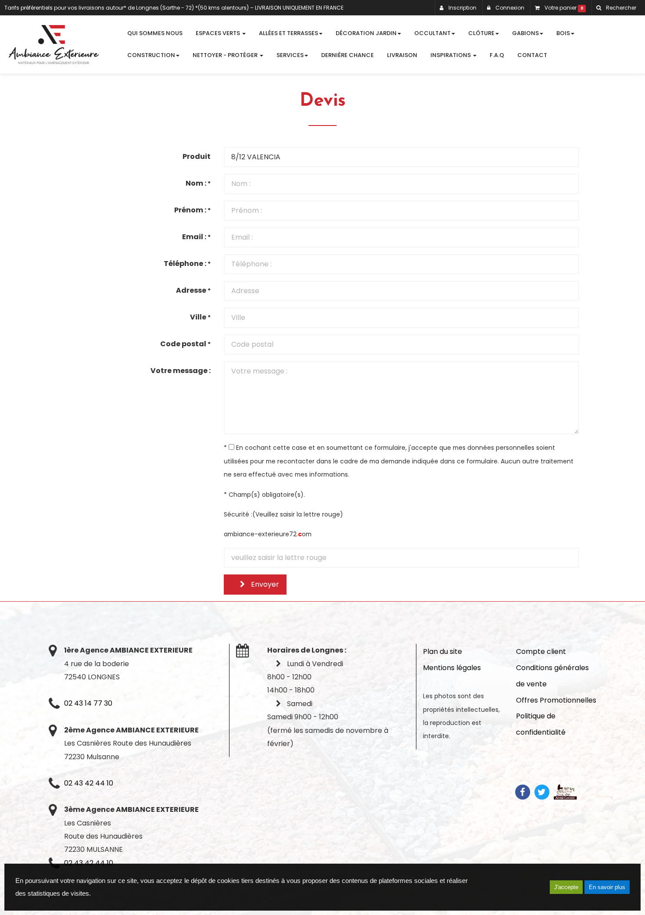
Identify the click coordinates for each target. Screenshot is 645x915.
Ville (200, 317)
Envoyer (264, 584)
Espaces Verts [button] (218, 33)
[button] (616, 7)
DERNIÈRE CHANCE (347, 55)
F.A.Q (497, 55)
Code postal (185, 344)
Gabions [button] (525, 33)
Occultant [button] (432, 33)
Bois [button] (563, 33)
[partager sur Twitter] (542, 791)
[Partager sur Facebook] (522, 791)
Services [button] (290, 55)
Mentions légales (452, 668)
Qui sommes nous (155, 33)
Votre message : (180, 371)
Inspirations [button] (451, 55)
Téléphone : (187, 263)
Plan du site (442, 651)
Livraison (402, 55)
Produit (197, 156)
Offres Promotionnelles (556, 700)
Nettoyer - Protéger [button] (226, 55)
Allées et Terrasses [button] (288, 33)
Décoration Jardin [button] (366, 33)
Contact (532, 55)
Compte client (541, 651)
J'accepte (566, 887)
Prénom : (192, 210)
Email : (196, 237)
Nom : (198, 183)
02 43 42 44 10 (88, 783)
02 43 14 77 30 (88, 703)
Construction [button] (151, 55)
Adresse (193, 290)
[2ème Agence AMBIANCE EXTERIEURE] (54, 44)
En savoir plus (607, 887)
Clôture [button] (481, 33)
